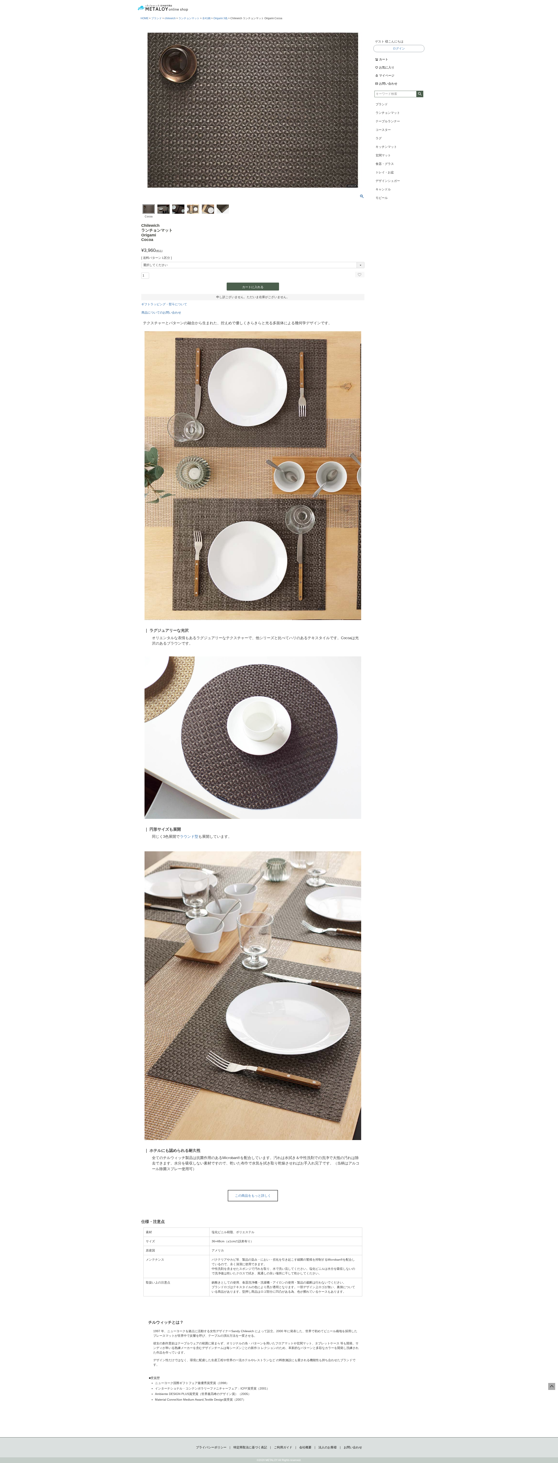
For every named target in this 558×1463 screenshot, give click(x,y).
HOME (144, 18)
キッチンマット (386, 147)
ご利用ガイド (283, 1447)
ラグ (379, 138)
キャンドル (383, 189)
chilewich (170, 18)
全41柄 (206, 18)
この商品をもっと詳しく (253, 1195)
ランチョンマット (189, 18)
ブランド (156, 18)
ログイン (399, 48)
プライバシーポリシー (211, 1447)
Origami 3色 (220, 18)
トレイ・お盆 (385, 172)
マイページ (386, 75)
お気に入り (386, 67)
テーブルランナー (388, 121)
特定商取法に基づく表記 (250, 1447)
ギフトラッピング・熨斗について (164, 304)
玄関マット (383, 155)
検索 (419, 94)
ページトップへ (551, 1386)
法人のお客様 (327, 1447)
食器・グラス (385, 164)
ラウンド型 (189, 837)
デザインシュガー (388, 181)
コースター (383, 129)
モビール (382, 198)
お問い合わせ (388, 83)
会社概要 (305, 1447)
